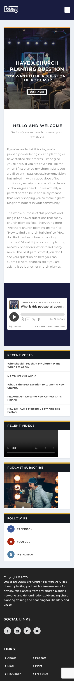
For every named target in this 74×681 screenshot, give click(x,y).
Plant (38, 666)
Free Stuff (41, 673)
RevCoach (14, 673)
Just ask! (37, 91)
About (11, 658)
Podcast (40, 658)
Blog (10, 666)
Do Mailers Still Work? (21, 375)
